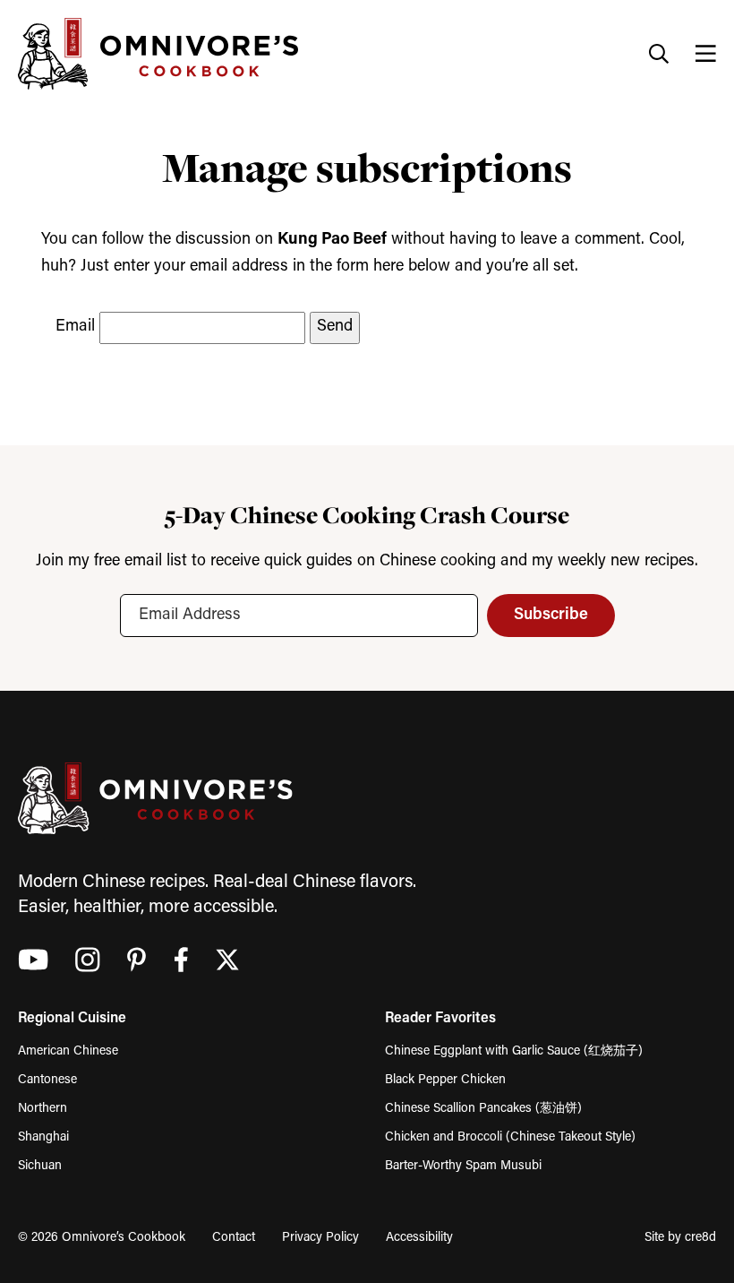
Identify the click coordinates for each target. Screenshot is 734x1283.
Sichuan (40, 1166)
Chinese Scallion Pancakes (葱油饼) (483, 1108)
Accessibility (419, 1237)
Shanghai (43, 1137)
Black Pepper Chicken (445, 1080)
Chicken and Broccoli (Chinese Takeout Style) (510, 1137)
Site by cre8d (680, 1237)
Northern (42, 1108)
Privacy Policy (320, 1237)
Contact (233, 1237)
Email (75, 327)
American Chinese (68, 1051)
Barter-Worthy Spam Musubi (463, 1166)
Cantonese (47, 1080)
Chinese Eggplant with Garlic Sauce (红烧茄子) (514, 1051)
